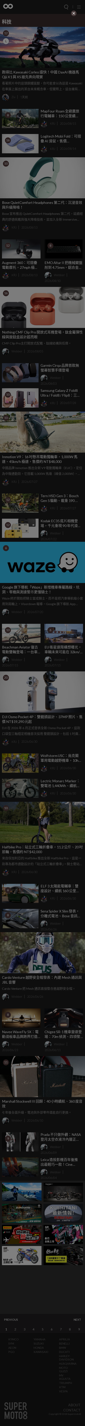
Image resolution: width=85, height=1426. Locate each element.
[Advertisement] (42, 45)
